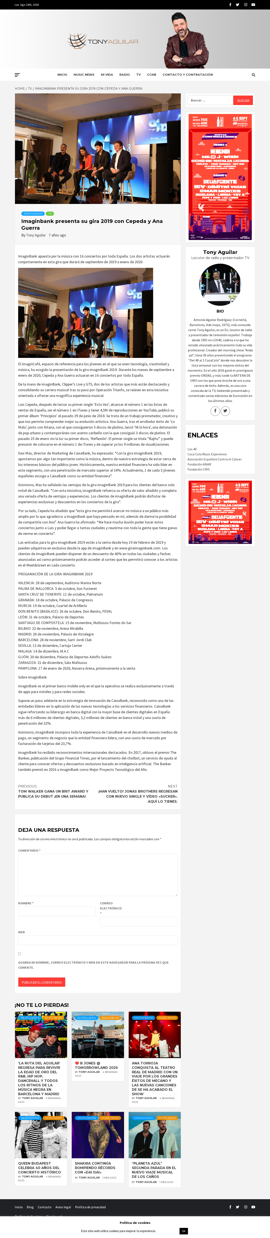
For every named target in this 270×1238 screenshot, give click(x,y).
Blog (30, 1207)
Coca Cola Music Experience (207, 454)
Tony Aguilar (36, 235)
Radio (124, 75)
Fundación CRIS (199, 469)
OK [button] (183, 1231)
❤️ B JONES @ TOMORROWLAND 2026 (96, 1065)
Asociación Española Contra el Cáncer (215, 459)
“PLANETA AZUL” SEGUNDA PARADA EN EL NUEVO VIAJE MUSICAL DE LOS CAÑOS (154, 1170)
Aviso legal (63, 1207)
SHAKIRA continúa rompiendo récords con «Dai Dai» (95, 1167)
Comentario (29, 850)
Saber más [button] (167, 1231)
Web (21, 932)
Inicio (62, 75)
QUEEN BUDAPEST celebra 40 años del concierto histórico (39, 1167)
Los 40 (192, 449)
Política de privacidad (90, 1207)
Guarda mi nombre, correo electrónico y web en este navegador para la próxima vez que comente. (93, 965)
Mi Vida (107, 75)
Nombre (26, 903)
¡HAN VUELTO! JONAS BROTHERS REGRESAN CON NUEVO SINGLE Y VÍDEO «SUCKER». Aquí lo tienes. (138, 794)
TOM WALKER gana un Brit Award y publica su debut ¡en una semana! (53, 791)
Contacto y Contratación (188, 75)
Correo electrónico (110, 908)
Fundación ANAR (199, 464)
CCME (151, 75)
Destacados (33, 213)
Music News (84, 75)
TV (138, 75)
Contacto (44, 1207)
